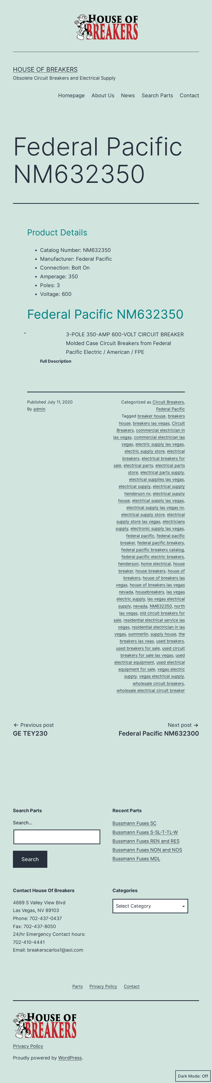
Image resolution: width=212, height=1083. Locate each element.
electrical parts (138, 465)
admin (39, 409)
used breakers (170, 641)
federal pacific (140, 535)
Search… (23, 822)
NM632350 (161, 606)
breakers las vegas (151, 423)
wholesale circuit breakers (158, 683)
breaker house (151, 416)
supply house (163, 634)
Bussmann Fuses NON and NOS (147, 850)
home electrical (156, 563)
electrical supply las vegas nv (155, 507)
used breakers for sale (138, 648)
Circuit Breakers (168, 402)
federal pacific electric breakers (153, 556)
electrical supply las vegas (158, 500)
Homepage (71, 95)
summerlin (138, 634)
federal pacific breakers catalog (152, 549)
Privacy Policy (28, 1046)
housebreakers (149, 591)
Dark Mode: (189, 1076)
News (128, 95)
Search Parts (157, 95)
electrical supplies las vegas (156, 479)
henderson (128, 563)
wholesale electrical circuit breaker (151, 690)
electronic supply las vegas (157, 528)
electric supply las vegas (159, 444)
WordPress (70, 1057)
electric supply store (145, 451)
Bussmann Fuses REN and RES (145, 841)
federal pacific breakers (160, 542)
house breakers (150, 570)
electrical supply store (143, 514)
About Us (103, 95)
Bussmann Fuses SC (134, 823)
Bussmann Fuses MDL (136, 858)
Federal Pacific (170, 409)
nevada (140, 606)
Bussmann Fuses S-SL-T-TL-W (145, 832)
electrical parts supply (162, 472)
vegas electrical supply (161, 676)
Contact (189, 95)
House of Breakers (45, 69)
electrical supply (134, 486)
